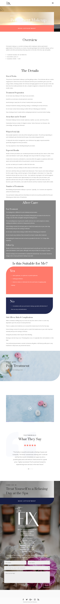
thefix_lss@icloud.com (27, 535)
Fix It (46, 586)
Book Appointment (27, 28)
